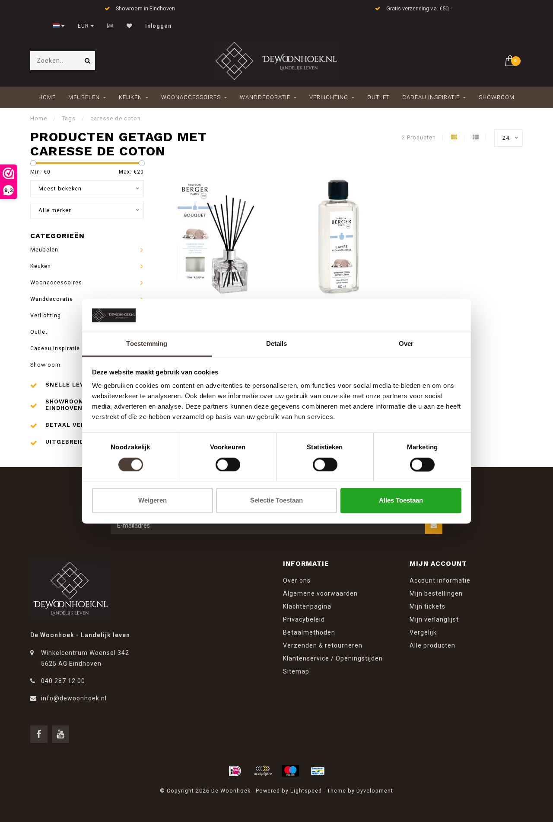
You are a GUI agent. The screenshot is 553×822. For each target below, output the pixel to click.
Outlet (378, 97)
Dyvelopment (374, 790)
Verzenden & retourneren (322, 645)
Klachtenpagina (307, 606)
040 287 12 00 (63, 680)
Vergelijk (423, 632)
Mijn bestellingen (436, 593)
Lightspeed (306, 790)
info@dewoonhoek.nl (74, 698)
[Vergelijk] (110, 26)
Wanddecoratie (265, 97)
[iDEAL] (235, 770)
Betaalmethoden (309, 632)
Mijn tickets (427, 606)
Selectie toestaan (276, 500)
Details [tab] (276, 344)
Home (47, 97)
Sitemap (296, 671)
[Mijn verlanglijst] (129, 26)
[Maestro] (290, 770)
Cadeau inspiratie (431, 97)
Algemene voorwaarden (320, 593)
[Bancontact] (318, 770)
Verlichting (328, 97)
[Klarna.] (262, 770)
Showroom (497, 97)
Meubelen (84, 97)
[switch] (228, 464)
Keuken (130, 97)
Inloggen (158, 26)
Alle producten (432, 645)
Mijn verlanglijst (434, 619)
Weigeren (152, 500)
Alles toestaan (401, 500)
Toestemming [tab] (146, 344)
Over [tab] (406, 344)
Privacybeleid (304, 619)
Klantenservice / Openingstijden (333, 658)
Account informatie (440, 580)
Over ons (297, 580)
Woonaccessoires (191, 97)
